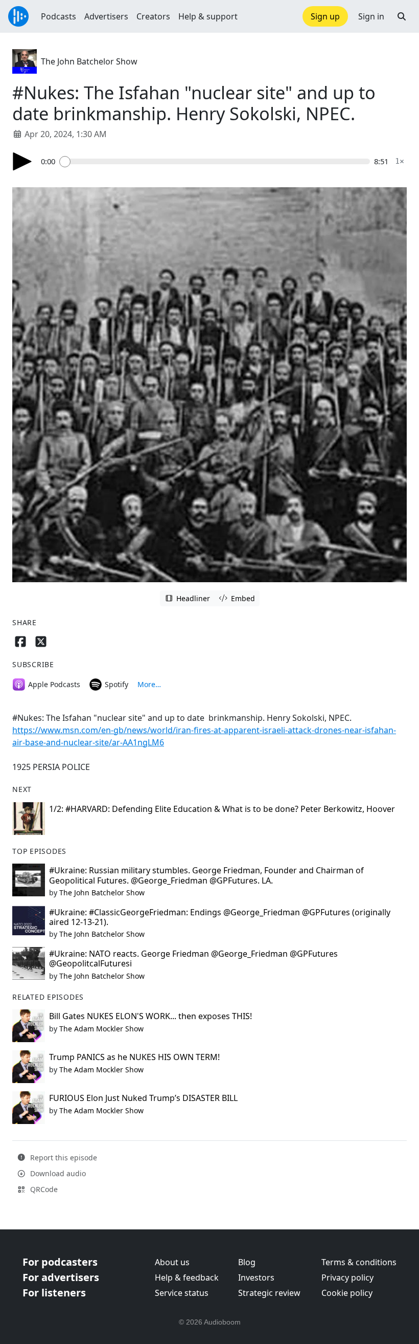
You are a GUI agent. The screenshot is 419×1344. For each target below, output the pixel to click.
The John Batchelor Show (89, 61)
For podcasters (60, 1262)
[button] (401, 16)
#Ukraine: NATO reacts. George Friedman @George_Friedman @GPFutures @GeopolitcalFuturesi (193, 958)
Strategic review (269, 1292)
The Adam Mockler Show (101, 1028)
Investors (256, 1277)
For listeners (54, 1292)
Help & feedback (187, 1277)
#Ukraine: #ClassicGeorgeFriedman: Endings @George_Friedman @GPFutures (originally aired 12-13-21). (219, 917)
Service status (181, 1292)
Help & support (208, 16)
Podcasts (58, 16)
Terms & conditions (359, 1262)
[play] (22, 161)
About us (172, 1262)
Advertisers (106, 16)
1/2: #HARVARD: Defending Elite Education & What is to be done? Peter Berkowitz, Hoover (222, 808)
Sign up (325, 16)
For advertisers (60, 1277)
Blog (246, 1262)
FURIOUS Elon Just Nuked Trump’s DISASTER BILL (143, 1098)
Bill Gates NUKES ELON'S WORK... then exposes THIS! (150, 1016)
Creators (153, 16)
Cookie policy (347, 1292)
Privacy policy (347, 1277)
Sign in (371, 16)
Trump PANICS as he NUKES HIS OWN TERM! (134, 1057)
